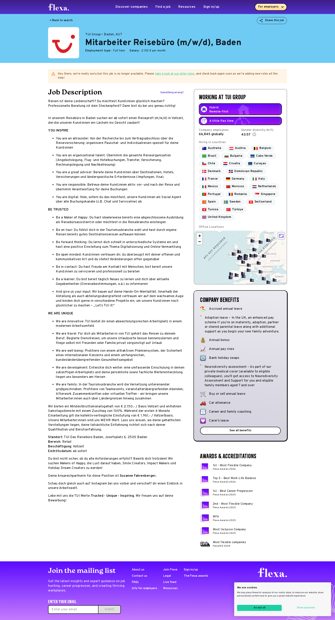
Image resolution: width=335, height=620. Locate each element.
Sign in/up (211, 7)
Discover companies (132, 7)
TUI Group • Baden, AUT (103, 34)
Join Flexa (170, 570)
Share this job (274, 20)
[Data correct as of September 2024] (254, 134)
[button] (233, 254)
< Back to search (61, 20)
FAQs (135, 582)
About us (138, 570)
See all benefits (240, 430)
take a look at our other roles (174, 74)
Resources (187, 7)
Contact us (139, 576)
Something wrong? (172, 92)
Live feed (169, 582)
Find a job (163, 7)
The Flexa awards (196, 576)
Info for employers (144, 588)
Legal (167, 576)
